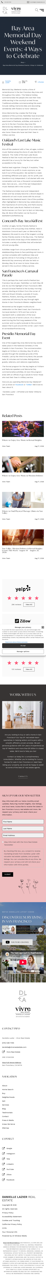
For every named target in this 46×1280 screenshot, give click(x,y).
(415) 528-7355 (8, 1043)
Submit (7, 874)
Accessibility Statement (12, 1216)
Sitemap (5, 1128)
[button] (43, 627)
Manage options (23, 651)
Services (5, 1105)
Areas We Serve (8, 1124)
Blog (22, 62)
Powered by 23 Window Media (14, 1236)
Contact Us (23, 776)
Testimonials (7, 1112)
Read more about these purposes (16, 642)
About (4, 1086)
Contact (5, 1116)
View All (29, 604)
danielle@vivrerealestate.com (14, 1047)
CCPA (4, 1228)
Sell (3, 1101)
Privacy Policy (7, 1213)
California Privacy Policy (12, 1224)
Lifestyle (41, 82)
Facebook (19, 385)
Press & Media (8, 1120)
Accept (23, 645)
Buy (3, 1093)
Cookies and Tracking (11, 1220)
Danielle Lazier (8, 81)
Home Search (7, 1089)
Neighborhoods (8, 1097)
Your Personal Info (9, 1232)
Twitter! (29, 385)
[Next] (40, 929)
